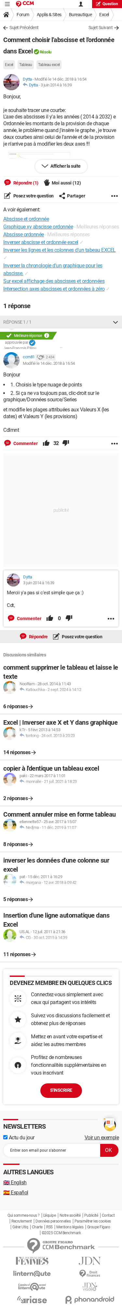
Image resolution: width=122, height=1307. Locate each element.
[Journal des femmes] (32, 1261)
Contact (108, 1215)
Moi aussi (66, 182)
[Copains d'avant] (32, 1287)
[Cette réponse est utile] (46, 443)
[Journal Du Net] (90, 1261)
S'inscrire (61, 1090)
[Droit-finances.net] (90, 1274)
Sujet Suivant (100, 27)
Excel (104, 14)
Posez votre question (33, 195)
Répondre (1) (25, 182)
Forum (23, 14)
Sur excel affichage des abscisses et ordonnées (53, 281)
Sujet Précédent (24, 27)
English (15, 1182)
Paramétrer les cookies (93, 1221)
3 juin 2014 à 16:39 (56, 85)
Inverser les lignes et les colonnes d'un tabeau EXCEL (59, 250)
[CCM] (25, 4)
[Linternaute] (32, 1274)
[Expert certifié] (32, 343)
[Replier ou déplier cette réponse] (115, 322)
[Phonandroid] (90, 1300)
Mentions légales (69, 1227)
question (110, 4)
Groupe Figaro (98, 1227)
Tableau (25, 64)
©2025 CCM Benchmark (61, 1233)
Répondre (38, 636)
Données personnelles (53, 1221)
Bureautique (80, 14)
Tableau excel (49, 64)
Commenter (25, 443)
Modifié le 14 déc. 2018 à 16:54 (49, 363)
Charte (37, 1227)
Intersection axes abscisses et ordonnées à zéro (54, 289)
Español (15, 1193)
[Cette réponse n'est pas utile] (65, 443)
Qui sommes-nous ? (23, 1215)
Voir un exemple (102, 1137)
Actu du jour (20, 1137)
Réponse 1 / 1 (17, 322)
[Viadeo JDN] (90, 1287)
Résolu (45, 52)
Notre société (70, 1215)
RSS (49, 1227)
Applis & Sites (49, 14)
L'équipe (49, 1215)
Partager (76, 195)
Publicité (91, 1215)
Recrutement (21, 1221)
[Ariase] (32, 1299)
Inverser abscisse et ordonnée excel (40, 242)
